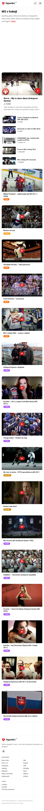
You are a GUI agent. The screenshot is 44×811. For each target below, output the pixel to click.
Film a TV (5, 763)
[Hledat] (35, 3)
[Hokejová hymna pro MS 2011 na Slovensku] (22, 668)
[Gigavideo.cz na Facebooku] (3, 751)
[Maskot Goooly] (22, 216)
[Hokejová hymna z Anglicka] (22, 353)
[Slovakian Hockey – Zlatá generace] (22, 250)
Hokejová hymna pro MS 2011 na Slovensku (19, 682)
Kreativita (5, 766)
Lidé (24, 766)
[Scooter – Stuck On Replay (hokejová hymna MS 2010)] (22, 595)
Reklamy (7, 475)
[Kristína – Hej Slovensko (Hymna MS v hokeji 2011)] (22, 631)
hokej (13, 21)
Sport (6, 199)
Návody (4, 768)
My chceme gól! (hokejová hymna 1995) (18, 541)
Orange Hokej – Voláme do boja (15, 438)
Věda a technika (7, 774)
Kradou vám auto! (10, 506)
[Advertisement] (22, 47)
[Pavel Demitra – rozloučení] (22, 285)
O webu (4, 784)
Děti (24, 760)
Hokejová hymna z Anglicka (13, 367)
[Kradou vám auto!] (22, 492)
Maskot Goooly (9, 230)
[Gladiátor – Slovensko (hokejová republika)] (22, 561)
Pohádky (26, 768)
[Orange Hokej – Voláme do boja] (22, 424)
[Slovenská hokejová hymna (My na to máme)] (22, 702)
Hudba (7, 370)
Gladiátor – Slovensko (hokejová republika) (19, 575)
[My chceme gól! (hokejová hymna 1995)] (22, 526)
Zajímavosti (5, 776)
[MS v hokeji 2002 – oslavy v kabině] (22, 319)
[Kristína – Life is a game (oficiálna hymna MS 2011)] (22, 387)
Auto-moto (5, 760)
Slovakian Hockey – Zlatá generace (16, 265)
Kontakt (4, 787)
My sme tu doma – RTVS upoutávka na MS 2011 (21, 472)
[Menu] (40, 3)
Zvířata (25, 776)
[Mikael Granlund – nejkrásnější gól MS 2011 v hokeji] (22, 180)
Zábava (7, 233)
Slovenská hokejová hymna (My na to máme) (20, 716)
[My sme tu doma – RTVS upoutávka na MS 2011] (22, 458)
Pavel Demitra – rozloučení (13, 299)
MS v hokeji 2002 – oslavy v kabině (16, 333)
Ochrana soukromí (8, 789)
